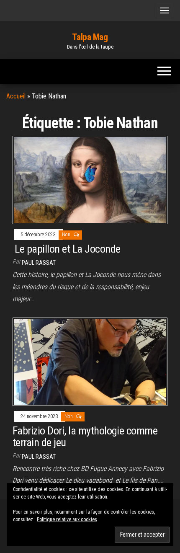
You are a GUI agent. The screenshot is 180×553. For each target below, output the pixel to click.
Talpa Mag (90, 37)
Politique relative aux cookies (67, 519)
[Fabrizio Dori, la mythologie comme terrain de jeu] (90, 361)
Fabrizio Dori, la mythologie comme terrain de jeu (85, 436)
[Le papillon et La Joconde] (90, 179)
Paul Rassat (39, 262)
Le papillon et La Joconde (66, 249)
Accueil (16, 96)
